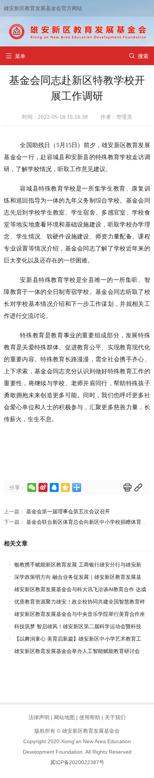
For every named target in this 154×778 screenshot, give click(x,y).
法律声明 (38, 717)
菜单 (15, 56)
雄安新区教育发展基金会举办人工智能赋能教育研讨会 (77, 651)
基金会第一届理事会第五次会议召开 (68, 511)
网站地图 (64, 717)
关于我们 (115, 717)
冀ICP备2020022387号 (77, 762)
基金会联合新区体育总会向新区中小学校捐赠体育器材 (89, 522)
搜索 (138, 56)
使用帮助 (89, 717)
